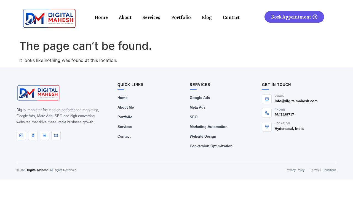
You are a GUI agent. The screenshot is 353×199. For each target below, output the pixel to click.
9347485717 (284, 115)
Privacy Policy (295, 170)
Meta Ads (197, 107)
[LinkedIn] (44, 135)
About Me (125, 107)
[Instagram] (21, 135)
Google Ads (200, 98)
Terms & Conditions (323, 170)
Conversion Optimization (211, 146)
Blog (207, 17)
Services (151, 17)
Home (101, 17)
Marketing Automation (209, 127)
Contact (231, 17)
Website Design (203, 136)
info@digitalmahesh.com (296, 101)
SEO (193, 117)
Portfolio (181, 17)
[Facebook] (33, 135)
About (125, 17)
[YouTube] (56, 135)
